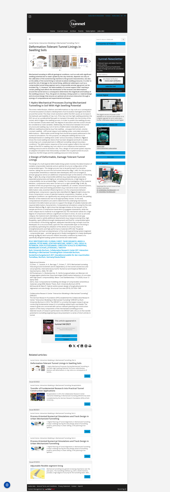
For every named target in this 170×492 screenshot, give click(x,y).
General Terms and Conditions (47, 486)
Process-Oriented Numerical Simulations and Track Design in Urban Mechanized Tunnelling (59, 417)
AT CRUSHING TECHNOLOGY (106, 192)
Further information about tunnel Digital (110, 120)
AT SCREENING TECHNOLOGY (106, 190)
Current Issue (62, 31)
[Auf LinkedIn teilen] (82, 347)
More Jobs (110, 157)
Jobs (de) (101, 31)
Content (66, 339)
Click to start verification (113, 81)
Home (52, 31)
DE (122, 16)
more (87, 376)
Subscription (90, 31)
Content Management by (36, 489)
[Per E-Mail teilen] (86, 345)
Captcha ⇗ (118, 83)
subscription (66, 336)
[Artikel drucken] (90, 345)
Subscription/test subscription (107, 148)
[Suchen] (123, 39)
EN (125, 16)
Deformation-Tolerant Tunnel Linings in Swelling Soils (55, 363)
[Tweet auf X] (74, 347)
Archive (73, 31)
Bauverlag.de (122, 489)
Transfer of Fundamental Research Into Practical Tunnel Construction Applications (57, 389)
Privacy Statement (64, 486)
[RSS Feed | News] (29, 17)
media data (115, 16)
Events (80, 31)
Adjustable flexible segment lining (46, 465)
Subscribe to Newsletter (96, 16)
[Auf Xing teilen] (78, 347)
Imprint (80, 486)
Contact (107, 16)
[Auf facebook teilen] (70, 347)
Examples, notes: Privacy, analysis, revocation (109, 90)
